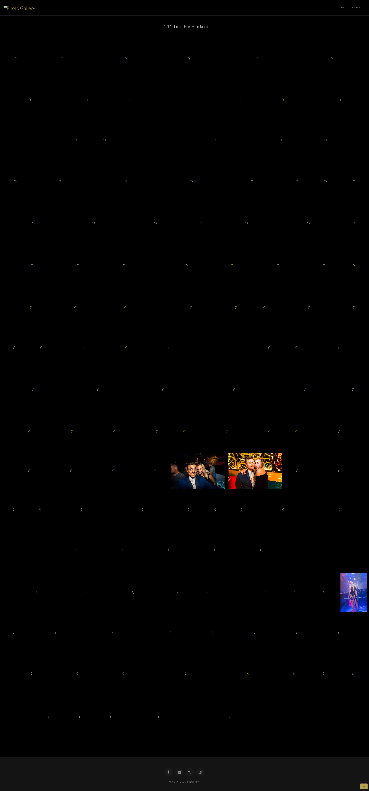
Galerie (356, 7)
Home (344, 7)
